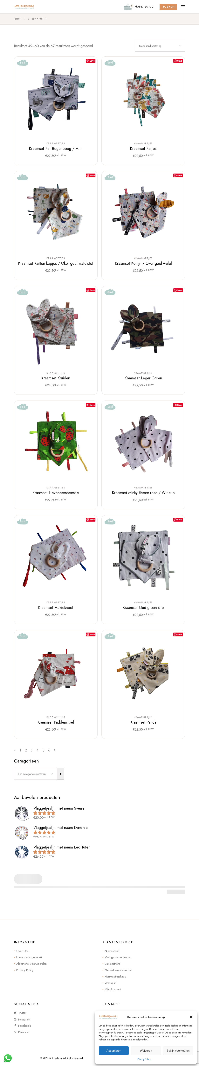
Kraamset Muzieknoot (55, 607)
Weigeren (146, 1050)
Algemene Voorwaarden (31, 964)
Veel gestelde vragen (118, 957)
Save (92, 60)
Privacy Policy (144, 1059)
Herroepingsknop (115, 976)
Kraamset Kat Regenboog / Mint (56, 148)
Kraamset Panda (143, 722)
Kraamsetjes (55, 143)
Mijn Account (113, 989)
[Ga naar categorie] (60, 774)
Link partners (112, 964)
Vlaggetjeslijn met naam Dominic (60, 827)
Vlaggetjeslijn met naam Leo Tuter (61, 847)
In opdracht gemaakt (29, 957)
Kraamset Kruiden (55, 378)
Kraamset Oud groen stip (143, 607)
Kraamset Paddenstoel (56, 722)
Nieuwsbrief (112, 951)
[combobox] (160, 46)
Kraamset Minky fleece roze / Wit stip (143, 493)
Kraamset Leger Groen (143, 378)
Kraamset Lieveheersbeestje (55, 493)
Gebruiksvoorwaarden (118, 970)
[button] (191, 1017)
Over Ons (22, 951)
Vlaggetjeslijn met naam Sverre (59, 808)
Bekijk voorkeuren (178, 1050)
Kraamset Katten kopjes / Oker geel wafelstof (55, 263)
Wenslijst (110, 983)
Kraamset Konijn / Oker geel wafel (143, 263)
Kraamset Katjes (143, 148)
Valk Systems (55, 1058)
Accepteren (113, 1050)
